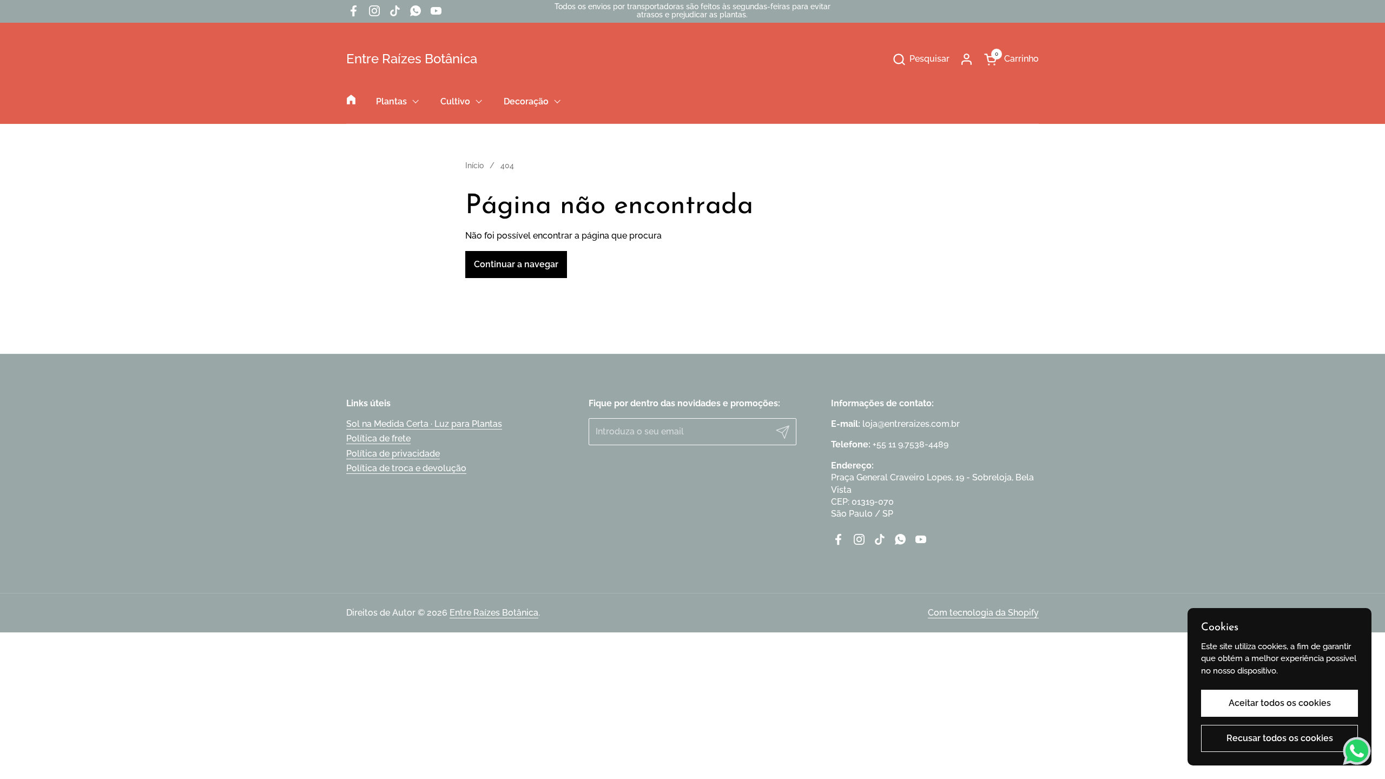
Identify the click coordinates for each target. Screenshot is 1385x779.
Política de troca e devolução (406, 468)
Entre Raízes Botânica (411, 58)
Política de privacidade (393, 453)
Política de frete (378, 438)
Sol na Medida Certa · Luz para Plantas (424, 424)
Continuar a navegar (516, 264)
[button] (920, 59)
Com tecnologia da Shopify (983, 613)
